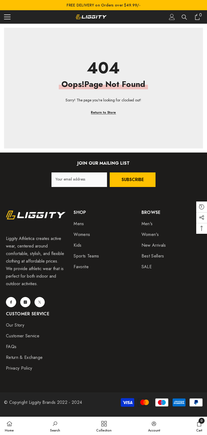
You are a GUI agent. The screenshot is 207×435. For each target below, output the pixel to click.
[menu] (7, 17)
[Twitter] (39, 302)
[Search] (184, 17)
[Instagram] (25, 302)
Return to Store (103, 112)
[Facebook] (11, 302)
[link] (55, 426)
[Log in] (172, 17)
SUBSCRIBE (133, 179)
